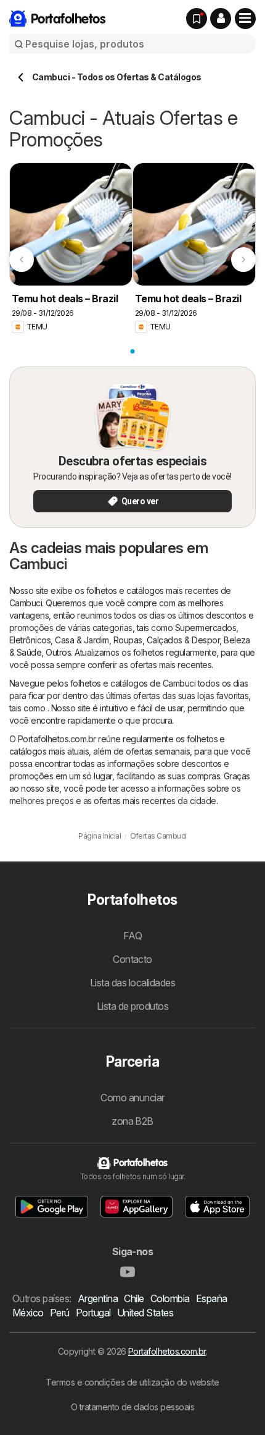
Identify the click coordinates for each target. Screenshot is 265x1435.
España (211, 1298)
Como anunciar (132, 1097)
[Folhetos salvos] (196, 18)
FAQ (132, 935)
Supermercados (205, 627)
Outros (58, 652)
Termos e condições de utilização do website (132, 1382)
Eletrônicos (30, 640)
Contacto (132, 959)
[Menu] (245, 18)
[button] (220, 18)
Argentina (98, 1298)
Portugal (93, 1312)
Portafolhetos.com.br (167, 1351)
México (28, 1312)
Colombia (170, 1298)
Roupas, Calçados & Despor (166, 640)
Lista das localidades (132, 982)
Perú (60, 1312)
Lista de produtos (132, 1006)
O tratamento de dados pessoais (133, 1407)
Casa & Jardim (81, 640)
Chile (134, 1298)
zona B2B (132, 1121)
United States (145, 1312)
